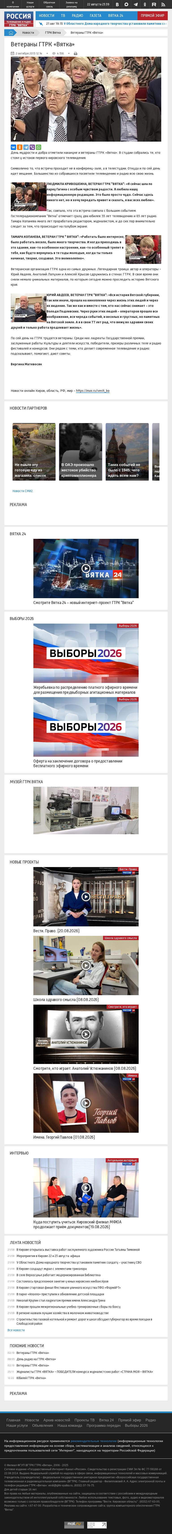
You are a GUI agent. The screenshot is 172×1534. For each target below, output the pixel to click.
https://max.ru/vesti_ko (93, 390)
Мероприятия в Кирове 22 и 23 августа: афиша (48, 1256)
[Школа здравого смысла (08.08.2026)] (86, 965)
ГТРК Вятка (53, 32)
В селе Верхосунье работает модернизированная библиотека (59, 1275)
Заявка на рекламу (71, 4)
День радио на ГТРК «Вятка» (36, 1359)
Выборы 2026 (22, 618)
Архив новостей (56, 1420)
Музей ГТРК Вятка (26, 782)
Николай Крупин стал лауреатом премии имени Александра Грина (61, 1300)
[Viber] (32, 147)
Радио (77, 15)
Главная (13, 1420)
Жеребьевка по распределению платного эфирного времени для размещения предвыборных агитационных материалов (85, 690)
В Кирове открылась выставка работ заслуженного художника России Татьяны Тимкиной (78, 1249)
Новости (46, 15)
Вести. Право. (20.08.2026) (56, 931)
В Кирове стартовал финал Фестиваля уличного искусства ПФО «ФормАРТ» (69, 1287)
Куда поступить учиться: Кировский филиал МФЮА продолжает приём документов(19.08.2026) (77, 1224)
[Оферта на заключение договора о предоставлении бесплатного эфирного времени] (86, 726)
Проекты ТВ (85, 1420)
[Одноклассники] (19, 147)
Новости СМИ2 (23, 491)
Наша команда (70, 1425)
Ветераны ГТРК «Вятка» (33, 1353)
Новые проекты (24, 862)
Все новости (16, 1330)
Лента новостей (25, 1242)
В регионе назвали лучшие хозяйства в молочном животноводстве (63, 1313)
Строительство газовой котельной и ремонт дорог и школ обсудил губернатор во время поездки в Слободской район (84, 1321)
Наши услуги (30, 4)
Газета (95, 15)
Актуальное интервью (122, 1160)
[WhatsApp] (38, 147)
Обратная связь (49, 4)
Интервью (19, 1153)
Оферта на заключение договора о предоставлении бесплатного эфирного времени (77, 763)
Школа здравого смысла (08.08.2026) (66, 999)
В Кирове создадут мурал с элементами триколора (102, 23)
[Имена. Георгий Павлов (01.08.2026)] (86, 1103)
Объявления (42, 1425)
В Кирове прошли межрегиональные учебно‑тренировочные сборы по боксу (68, 1307)
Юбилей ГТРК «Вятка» (31, 1378)
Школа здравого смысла (121, 938)
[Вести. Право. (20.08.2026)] (86, 896)
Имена (132, 1075)
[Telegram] (26, 147)
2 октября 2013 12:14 (29, 53)
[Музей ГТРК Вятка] (86, 816)
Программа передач (103, 1425)
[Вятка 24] (86, 568)
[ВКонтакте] (13, 147)
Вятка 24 (115, 15)
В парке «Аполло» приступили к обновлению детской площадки (60, 1294)
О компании (13, 4)
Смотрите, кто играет (122, 1006)
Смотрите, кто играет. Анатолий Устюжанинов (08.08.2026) (84, 1068)
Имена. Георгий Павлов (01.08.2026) (64, 1137)
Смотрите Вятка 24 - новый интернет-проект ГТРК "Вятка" (83, 602)
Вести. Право (128, 869)
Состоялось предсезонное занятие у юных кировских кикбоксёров (62, 1281)
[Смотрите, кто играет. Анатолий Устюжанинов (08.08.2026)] (86, 1034)
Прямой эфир (152, 15)
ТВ (63, 15)
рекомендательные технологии (94, 1441)
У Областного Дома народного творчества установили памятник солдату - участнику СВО (79, 1262)
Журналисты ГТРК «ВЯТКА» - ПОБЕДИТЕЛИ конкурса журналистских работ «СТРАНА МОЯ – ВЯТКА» (85, 1371)
